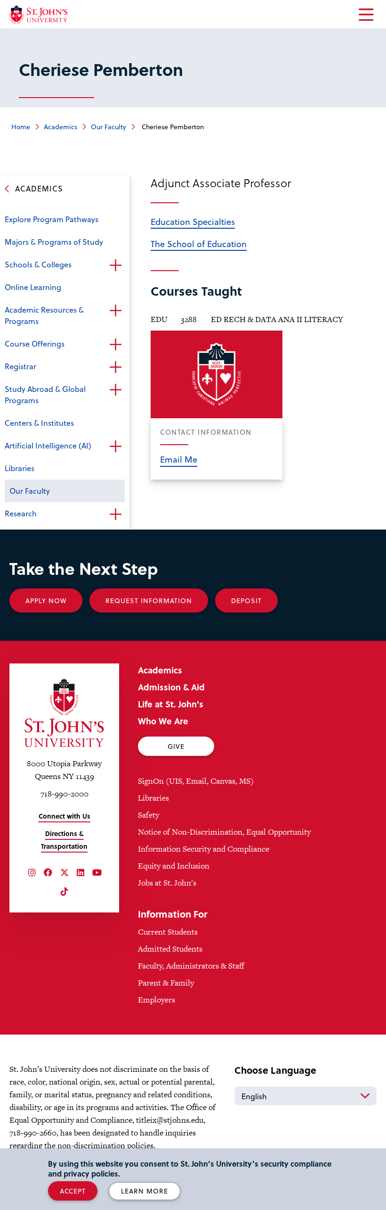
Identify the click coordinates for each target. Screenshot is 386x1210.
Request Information (148, 600)
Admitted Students (170, 948)
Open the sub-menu (115, 265)
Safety (148, 814)
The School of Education (199, 243)
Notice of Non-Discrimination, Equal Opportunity (224, 831)
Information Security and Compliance (203, 848)
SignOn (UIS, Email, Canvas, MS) (196, 781)
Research (21, 513)
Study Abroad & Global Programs (45, 394)
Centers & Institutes (39, 422)
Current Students (168, 931)
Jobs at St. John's (167, 882)
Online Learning (33, 287)
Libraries (19, 468)
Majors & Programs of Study (54, 241)
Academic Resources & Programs (44, 315)
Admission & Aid (171, 686)
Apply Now (45, 600)
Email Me (178, 459)
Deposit (246, 600)
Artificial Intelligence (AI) (48, 445)
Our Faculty (108, 127)
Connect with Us (64, 816)
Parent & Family (166, 982)
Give (176, 746)
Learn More (144, 1191)
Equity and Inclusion (173, 865)
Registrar (20, 366)
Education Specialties (193, 221)
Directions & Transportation (64, 840)
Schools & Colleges (38, 264)
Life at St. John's (170, 703)
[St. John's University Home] (38, 15)
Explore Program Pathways (51, 219)
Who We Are (163, 720)
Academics (60, 127)
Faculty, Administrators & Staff (191, 965)
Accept (73, 1191)
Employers (156, 999)
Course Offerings (34, 343)
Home (20, 127)
